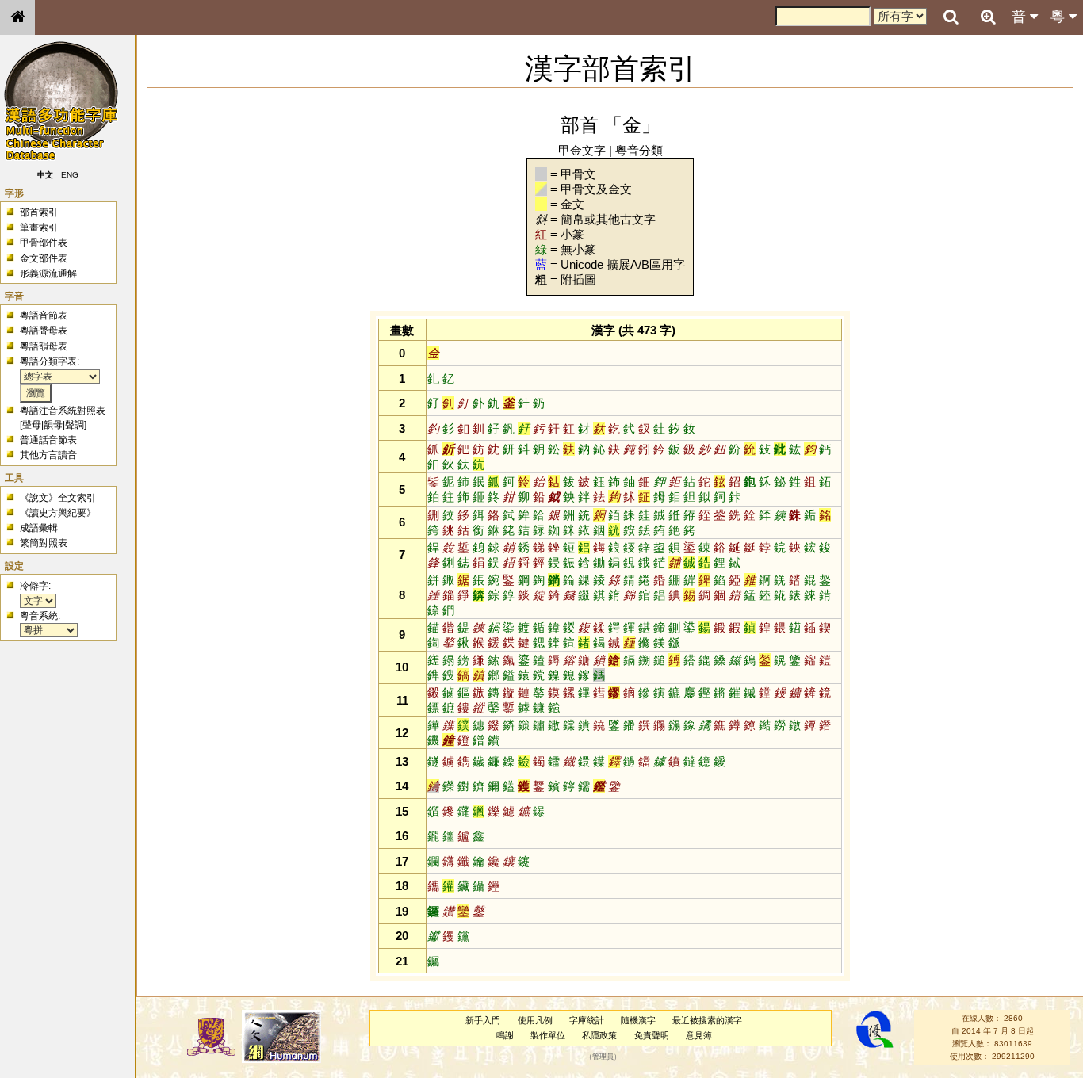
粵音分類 (639, 150)
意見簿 (699, 1035)
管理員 (603, 1057)
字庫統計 (586, 1020)
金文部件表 (43, 258)
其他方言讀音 (48, 455)
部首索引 (39, 212)
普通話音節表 (48, 439)
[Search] (950, 17)
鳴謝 (505, 1035)
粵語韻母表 (43, 346)
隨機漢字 (638, 1020)
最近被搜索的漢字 (707, 1020)
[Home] (17, 17)
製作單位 (547, 1035)
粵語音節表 (43, 315)
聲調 (74, 424)
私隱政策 (599, 1035)
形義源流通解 (48, 273)
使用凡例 (535, 1020)
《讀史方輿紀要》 (58, 512)
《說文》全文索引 (58, 497)
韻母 (53, 424)
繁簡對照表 (43, 543)
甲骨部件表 (43, 242)
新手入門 (482, 1020)
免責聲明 (651, 1035)
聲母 (31, 424)
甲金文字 (582, 150)
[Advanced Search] (987, 16)
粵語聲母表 (43, 330)
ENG (69, 174)
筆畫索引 (39, 227)
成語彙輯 (39, 527)
